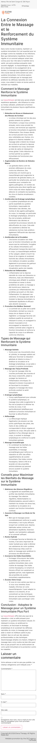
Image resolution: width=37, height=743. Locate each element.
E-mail (4, 702)
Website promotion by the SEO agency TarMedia (20, 739)
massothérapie (8, 100)
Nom (3, 694)
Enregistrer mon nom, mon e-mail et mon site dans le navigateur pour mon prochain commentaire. (18, 721)
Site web (4, 710)
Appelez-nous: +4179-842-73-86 (8, 6)
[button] (33, 13)
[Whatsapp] (32, 6)
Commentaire (6, 668)
